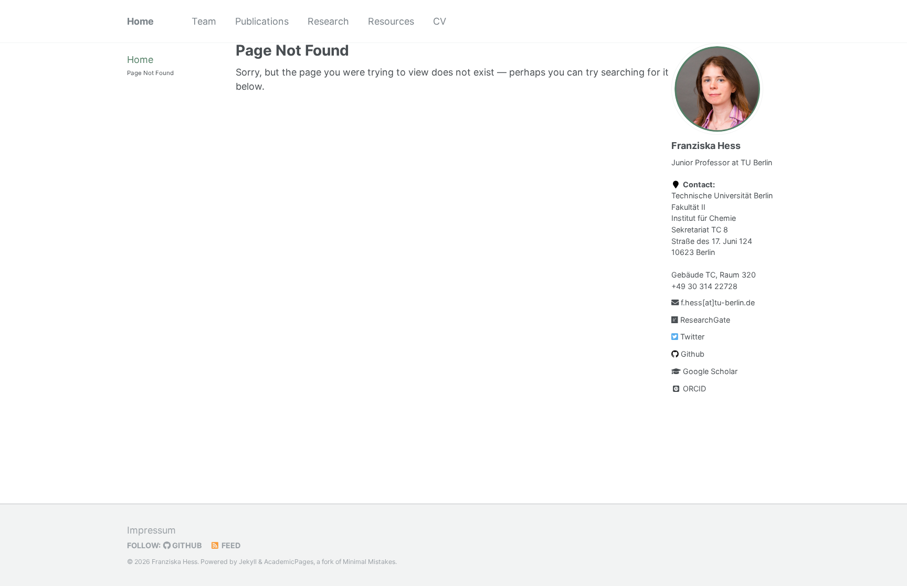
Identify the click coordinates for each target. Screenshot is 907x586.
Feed (230, 545)
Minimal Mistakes (369, 562)
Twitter (691, 336)
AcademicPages (288, 562)
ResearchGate (704, 319)
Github (691, 353)
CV (439, 21)
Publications (262, 21)
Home (140, 21)
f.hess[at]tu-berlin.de (717, 302)
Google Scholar (709, 371)
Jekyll (248, 562)
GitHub (186, 545)
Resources (391, 21)
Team (204, 21)
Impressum (151, 530)
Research (328, 21)
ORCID (693, 388)
